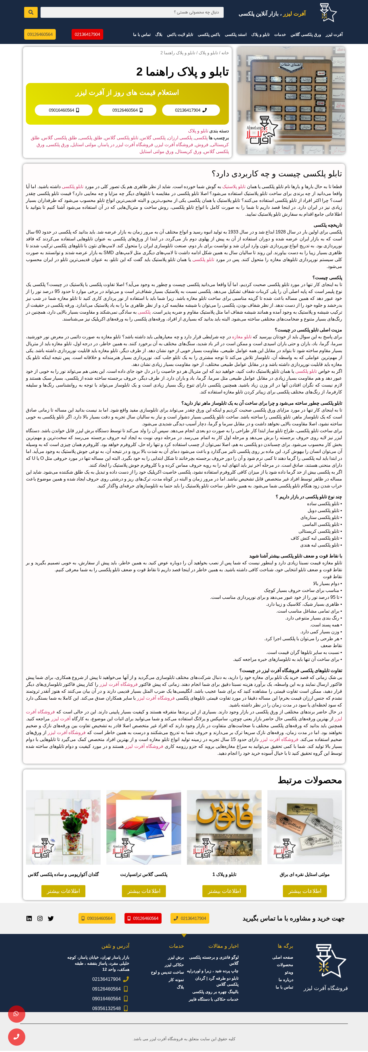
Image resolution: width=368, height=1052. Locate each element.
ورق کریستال (189, 151)
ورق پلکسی (58, 144)
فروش (201, 144)
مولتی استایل (83, 144)
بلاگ (158, 34)
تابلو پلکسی (72, 186)
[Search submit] (31, 12)
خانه (225, 53)
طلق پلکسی (90, 137)
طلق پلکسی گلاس (59, 137)
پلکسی (201, 137)
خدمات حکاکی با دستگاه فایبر (214, 999)
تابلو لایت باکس (180, 34)
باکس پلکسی (209, 34)
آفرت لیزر (334, 34)
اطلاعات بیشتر (304, 891)
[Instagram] (39, 918)
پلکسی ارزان (180, 137)
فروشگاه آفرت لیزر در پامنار (126, 144)
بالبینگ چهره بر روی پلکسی (215, 991)
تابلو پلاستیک (234, 186)
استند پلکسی (236, 34)
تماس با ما (142, 34)
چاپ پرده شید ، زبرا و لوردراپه (213, 970)
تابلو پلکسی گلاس (121, 137)
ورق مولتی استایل (156, 151)
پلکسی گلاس (153, 137)
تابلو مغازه (242, 336)
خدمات (280, 34)
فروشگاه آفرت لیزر (174, 144)
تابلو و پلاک (260, 34)
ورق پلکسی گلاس (306, 34)
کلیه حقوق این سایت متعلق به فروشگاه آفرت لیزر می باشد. (184, 1038)
